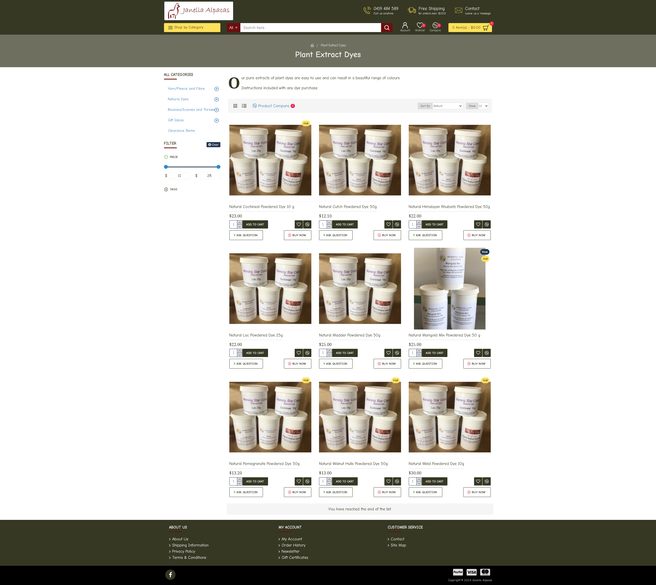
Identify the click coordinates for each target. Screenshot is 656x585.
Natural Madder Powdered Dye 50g (349, 335)
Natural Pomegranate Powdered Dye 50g (264, 463)
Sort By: (425, 106)
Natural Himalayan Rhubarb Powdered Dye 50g (449, 206)
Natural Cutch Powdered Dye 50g (348, 206)
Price (174, 157)
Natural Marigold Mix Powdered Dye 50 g (444, 335)
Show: (472, 106)
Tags (173, 189)
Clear (215, 144)
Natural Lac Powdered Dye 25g (256, 335)
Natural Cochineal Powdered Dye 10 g (261, 206)
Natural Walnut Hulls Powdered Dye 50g (353, 463)
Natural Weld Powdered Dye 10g (436, 463)
